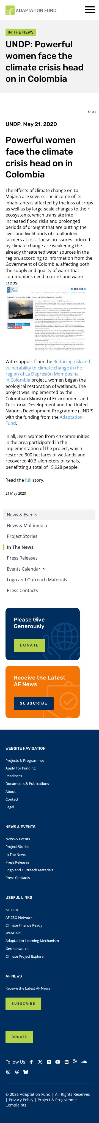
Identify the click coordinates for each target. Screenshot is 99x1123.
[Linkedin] (66, 1062)
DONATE (29, 645)
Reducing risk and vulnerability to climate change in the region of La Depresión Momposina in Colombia (48, 370)
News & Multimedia (27, 525)
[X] (40, 1062)
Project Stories (22, 536)
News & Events (22, 515)
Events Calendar (23, 569)
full (28, 480)
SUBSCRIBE (34, 703)
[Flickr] (49, 1062)
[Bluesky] (26, 1072)
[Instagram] (8, 1072)
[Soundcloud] (84, 1062)
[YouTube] (58, 1062)
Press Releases (22, 558)
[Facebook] (31, 1062)
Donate (19, 1037)
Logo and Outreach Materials (37, 580)
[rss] (75, 1061)
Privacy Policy (21, 1099)
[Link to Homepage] (31, 10)
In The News (20, 547)
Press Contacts (22, 590)
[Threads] (17, 1072)
